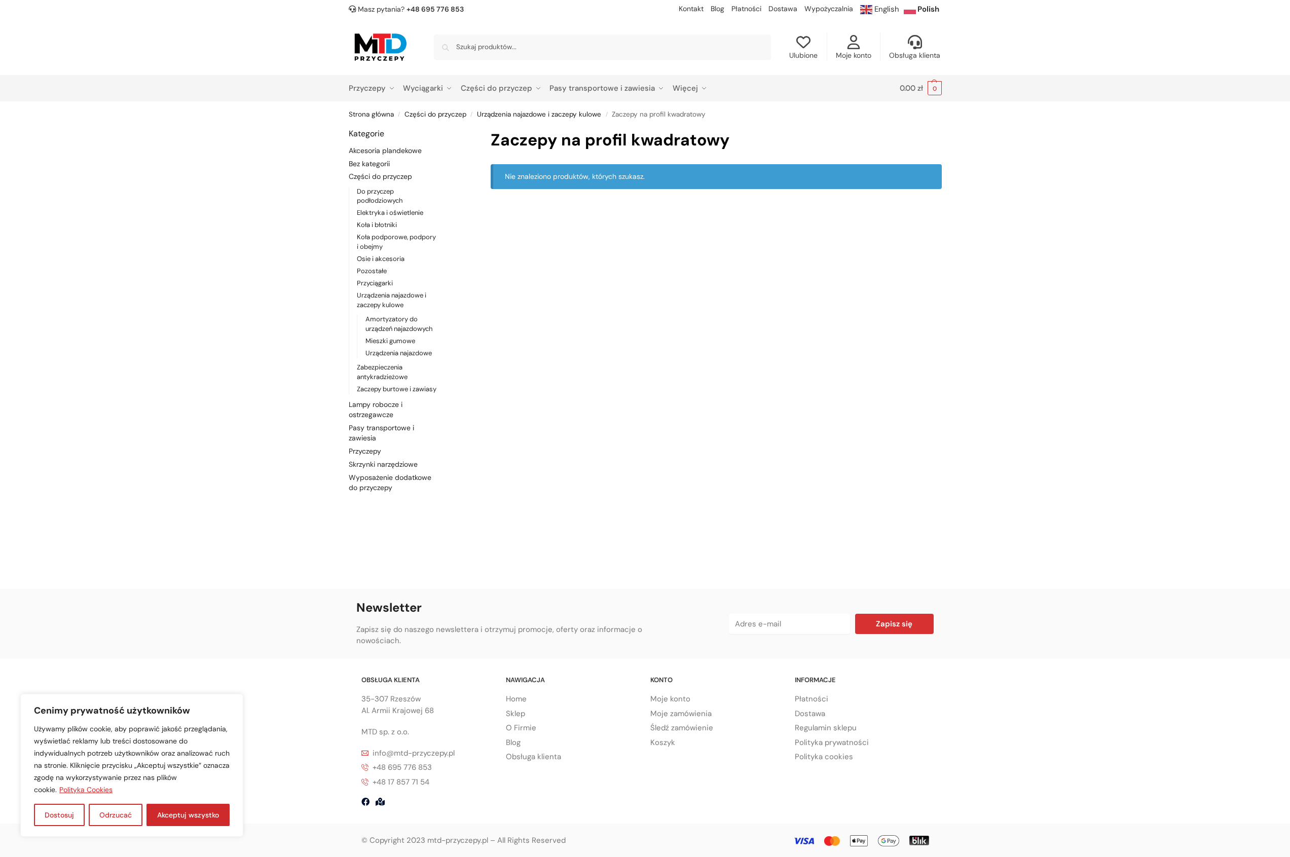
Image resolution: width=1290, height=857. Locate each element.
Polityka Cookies (86, 789)
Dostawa (782, 8)
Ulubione (803, 55)
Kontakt (691, 8)
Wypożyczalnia (828, 8)
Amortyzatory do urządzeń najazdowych (398, 324)
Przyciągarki (375, 283)
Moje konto (853, 55)
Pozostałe (372, 271)
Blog (717, 8)
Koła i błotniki (377, 224)
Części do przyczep (435, 114)
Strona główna (371, 114)
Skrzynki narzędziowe (383, 464)
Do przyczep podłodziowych (379, 196)
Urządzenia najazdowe (398, 353)
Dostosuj (59, 814)
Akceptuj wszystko (188, 814)
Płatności (746, 8)
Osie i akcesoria (380, 258)
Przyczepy (365, 451)
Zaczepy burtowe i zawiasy (396, 389)
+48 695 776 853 (435, 9)
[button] (921, 88)
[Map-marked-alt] (380, 802)
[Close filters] (452, 134)
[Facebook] (365, 802)
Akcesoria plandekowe (385, 150)
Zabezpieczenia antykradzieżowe (382, 372)
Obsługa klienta (914, 55)
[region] (131, 765)
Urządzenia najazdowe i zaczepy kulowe (539, 114)
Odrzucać (115, 814)
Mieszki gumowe (390, 341)
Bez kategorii (369, 163)
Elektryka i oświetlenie (390, 212)
